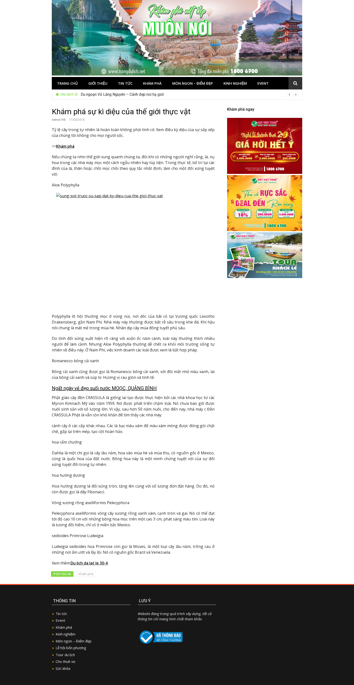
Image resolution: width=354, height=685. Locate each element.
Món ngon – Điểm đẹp (192, 83)
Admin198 (59, 120)
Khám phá (152, 83)
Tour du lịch (65, 654)
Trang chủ (67, 83)
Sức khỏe (63, 668)
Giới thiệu (97, 83)
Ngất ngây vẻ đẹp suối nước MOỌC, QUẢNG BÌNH (104, 388)
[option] (189, 94)
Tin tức (125, 83)
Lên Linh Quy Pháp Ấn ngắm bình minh (112, 94)
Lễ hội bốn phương (71, 647)
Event (263, 83)
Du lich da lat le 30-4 (89, 563)
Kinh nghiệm (235, 83)
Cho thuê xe (65, 661)
